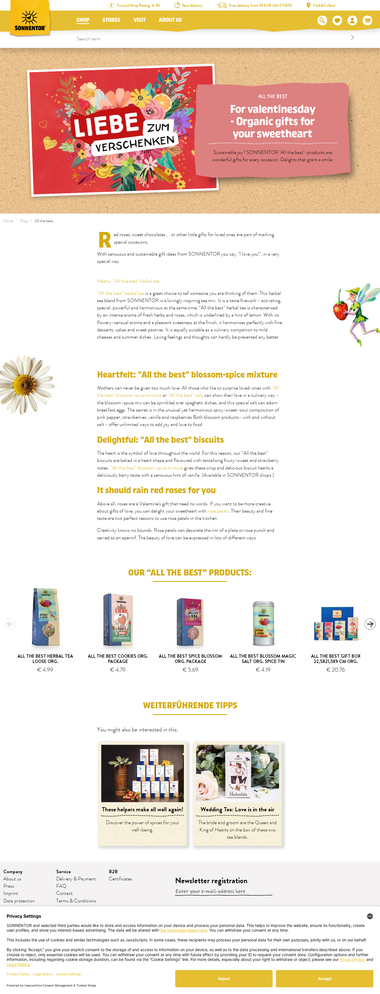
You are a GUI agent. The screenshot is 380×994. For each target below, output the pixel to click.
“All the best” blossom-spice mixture (146, 468)
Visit (139, 20)
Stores (111, 20)
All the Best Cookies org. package (118, 659)
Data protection (19, 901)
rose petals (218, 511)
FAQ (61, 886)
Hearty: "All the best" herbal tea (128, 281)
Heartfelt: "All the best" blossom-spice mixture (187, 375)
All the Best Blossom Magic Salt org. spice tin (263, 659)
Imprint (10, 893)
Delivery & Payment (76, 879)
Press (8, 886)
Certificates (120, 879)
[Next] (370, 624)
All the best (44, 221)
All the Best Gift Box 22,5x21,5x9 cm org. (336, 659)
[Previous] (10, 624)
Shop (83, 20)
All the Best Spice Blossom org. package (190, 659)
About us (170, 20)
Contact (64, 893)
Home (8, 221)
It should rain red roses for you (156, 490)
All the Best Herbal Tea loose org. (45, 659)
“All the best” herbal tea (120, 293)
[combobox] (216, 37)
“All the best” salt (185, 395)
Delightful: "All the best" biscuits (160, 440)
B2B (113, 871)
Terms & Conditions (76, 901)
